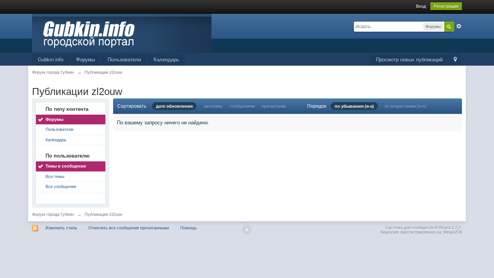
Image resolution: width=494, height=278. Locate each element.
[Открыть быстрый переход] (455, 60)
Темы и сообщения (66, 166)
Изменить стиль (61, 227)
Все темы (55, 176)
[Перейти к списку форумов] (121, 33)
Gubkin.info (50, 60)
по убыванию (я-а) (354, 106)
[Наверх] (247, 229)
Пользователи (124, 60)
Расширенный (459, 26)
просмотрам (274, 106)
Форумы (85, 60)
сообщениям (242, 106)
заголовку (213, 106)
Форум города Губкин (53, 214)
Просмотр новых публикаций (409, 60)
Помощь (188, 227)
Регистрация (446, 6)
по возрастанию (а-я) (405, 106)
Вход (421, 6)
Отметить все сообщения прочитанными (128, 227)
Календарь (166, 60)
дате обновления (174, 106)
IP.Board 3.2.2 (448, 227)
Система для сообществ (409, 227)
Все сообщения (61, 186)
